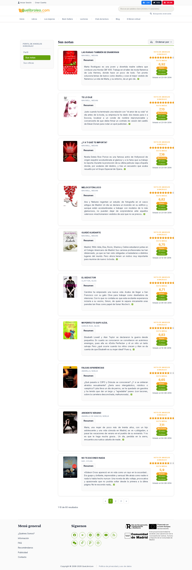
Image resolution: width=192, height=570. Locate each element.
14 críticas (162, 209)
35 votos (162, 431)
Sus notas (30, 57)
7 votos (161, 296)
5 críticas (162, 254)
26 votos (162, 386)
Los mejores (49, 19)
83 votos (162, 161)
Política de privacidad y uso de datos (115, 566)
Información (23, 538)
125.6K (169, 3)
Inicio (22, 19)
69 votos (162, 251)
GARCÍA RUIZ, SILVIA (91, 326)
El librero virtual (133, 19)
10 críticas (162, 479)
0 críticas (162, 389)
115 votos (162, 476)
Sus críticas (28, 63)
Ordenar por (162, 42)
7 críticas (162, 164)
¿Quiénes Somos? (26, 533)
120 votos (161, 116)
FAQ (20, 543)
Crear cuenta (40, 3)
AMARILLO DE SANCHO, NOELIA (95, 416)
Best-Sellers (67, 19)
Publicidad (23, 552)
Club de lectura (102, 19)
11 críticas (161, 119)
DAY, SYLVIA (87, 461)
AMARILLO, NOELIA (90, 371)
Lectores (84, 19)
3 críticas (162, 434)
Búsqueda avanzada (162, 13)
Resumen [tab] (88, 60)
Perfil (25, 52)
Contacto (22, 557)
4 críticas (162, 344)
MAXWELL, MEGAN (90, 55)
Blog (118, 19)
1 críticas (162, 299)
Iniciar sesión (26, 3)
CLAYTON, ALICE (89, 281)
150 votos (161, 71)
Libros (34, 19)
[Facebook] (74, 535)
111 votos (162, 206)
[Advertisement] (96, 31)
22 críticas (162, 74)
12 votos (162, 341)
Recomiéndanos (25, 547)
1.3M (148, 3)
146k (158, 3)
